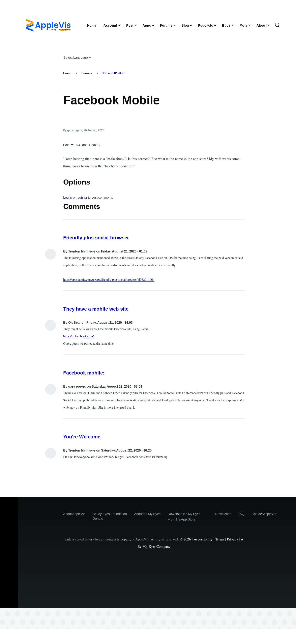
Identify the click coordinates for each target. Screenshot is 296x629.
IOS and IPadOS (113, 73)
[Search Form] (277, 25)
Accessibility (203, 539)
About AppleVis (74, 514)
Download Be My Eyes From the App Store (184, 516)
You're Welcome (81, 436)
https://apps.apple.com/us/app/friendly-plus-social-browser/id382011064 (108, 279)
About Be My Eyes (147, 514)
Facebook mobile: (84, 373)
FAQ (241, 514)
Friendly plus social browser (96, 237)
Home (67, 73)
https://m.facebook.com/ (78, 336)
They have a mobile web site (95, 309)
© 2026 (185, 539)
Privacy (232, 539)
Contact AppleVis (263, 514)
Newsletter (223, 514)
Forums (87, 73)
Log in (67, 197)
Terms (219, 539)
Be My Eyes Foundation (110, 514)
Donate (98, 518)
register (82, 197)
